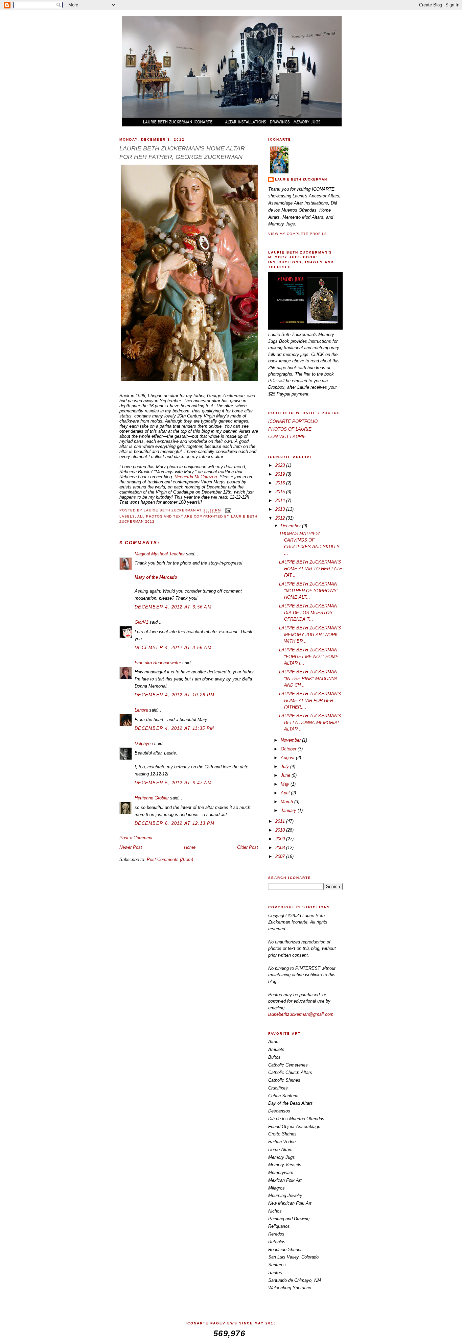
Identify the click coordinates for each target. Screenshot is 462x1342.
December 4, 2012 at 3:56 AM (173, 606)
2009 (280, 838)
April (286, 792)
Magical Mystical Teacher (160, 553)
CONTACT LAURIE (287, 436)
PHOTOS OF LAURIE (289, 429)
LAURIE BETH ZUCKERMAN (301, 179)
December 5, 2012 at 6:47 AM (173, 782)
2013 (280, 509)
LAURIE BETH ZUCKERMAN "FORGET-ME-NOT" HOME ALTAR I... (309, 656)
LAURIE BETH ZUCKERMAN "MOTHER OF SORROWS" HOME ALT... (308, 590)
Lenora (141, 710)
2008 (280, 847)
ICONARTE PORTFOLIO (293, 421)
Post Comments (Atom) (170, 859)
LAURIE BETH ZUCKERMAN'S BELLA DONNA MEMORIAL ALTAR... (310, 722)
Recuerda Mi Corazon (196, 476)
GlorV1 (141, 622)
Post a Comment (136, 837)
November (291, 740)
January (289, 810)
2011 (280, 821)
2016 (280, 482)
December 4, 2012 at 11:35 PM (174, 728)
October (289, 748)
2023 (280, 465)
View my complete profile (297, 234)
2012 (280, 518)
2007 (280, 856)
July (285, 766)
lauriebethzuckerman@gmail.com (300, 1014)
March (287, 801)
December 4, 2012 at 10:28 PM (174, 694)
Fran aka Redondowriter (158, 662)
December (291, 525)
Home (189, 847)
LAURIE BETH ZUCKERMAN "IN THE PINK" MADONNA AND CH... (308, 678)
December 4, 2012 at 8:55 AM (173, 647)
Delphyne (144, 743)
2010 (280, 830)
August (288, 757)
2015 (280, 491)
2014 (280, 500)
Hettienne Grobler (152, 797)
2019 (280, 474)
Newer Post (130, 847)
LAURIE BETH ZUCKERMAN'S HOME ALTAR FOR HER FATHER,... (310, 700)
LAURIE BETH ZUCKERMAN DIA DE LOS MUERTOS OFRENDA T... (308, 612)
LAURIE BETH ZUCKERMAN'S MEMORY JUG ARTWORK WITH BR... (310, 634)
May (286, 784)
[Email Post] (228, 510)
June (286, 775)
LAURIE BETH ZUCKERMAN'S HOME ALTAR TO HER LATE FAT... (310, 568)
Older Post (247, 847)
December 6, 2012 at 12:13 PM (174, 823)
